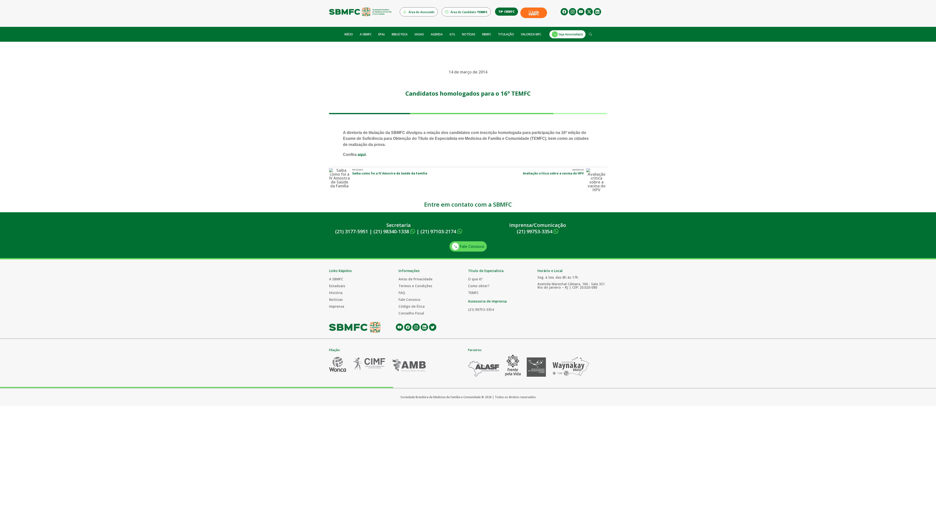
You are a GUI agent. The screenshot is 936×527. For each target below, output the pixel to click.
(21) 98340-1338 (391, 231)
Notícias (336, 299)
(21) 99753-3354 (535, 231)
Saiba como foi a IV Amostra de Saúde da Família (389, 173)
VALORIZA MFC (531, 34)
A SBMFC (365, 34)
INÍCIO (348, 34)
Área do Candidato (469, 12)
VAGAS (419, 34)
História (335, 292)
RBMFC (486, 34)
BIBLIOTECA (400, 34)
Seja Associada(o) (570, 34)
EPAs (381, 34)
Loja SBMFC (533, 13)
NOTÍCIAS (468, 34)
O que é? (475, 279)
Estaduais (337, 286)
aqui (362, 154)
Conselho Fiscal (411, 313)
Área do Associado (421, 12)
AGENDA (437, 34)
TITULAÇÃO (506, 34)
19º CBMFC (506, 12)
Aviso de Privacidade (415, 279)
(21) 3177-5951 (351, 231)
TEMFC (473, 292)
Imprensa (336, 306)
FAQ (402, 292)
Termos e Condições (415, 286)
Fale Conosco (471, 246)
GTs (452, 34)
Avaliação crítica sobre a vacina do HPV (553, 173)
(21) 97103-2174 (438, 231)
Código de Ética (412, 306)
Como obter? (478, 286)
